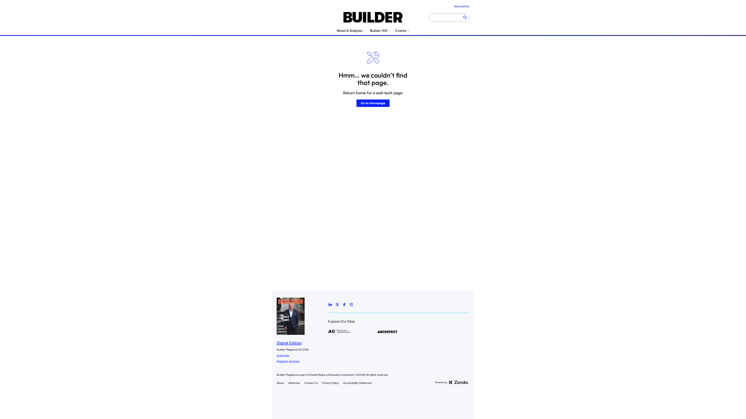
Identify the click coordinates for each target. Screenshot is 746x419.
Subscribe (283, 355)
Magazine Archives (288, 361)
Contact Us (311, 383)
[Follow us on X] (337, 304)
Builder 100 (379, 31)
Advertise (294, 383)
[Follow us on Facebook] (344, 304)
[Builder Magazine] (373, 17)
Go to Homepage (373, 103)
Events (400, 31)
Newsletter (461, 6)
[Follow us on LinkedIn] (330, 304)
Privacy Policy (330, 383)
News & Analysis (349, 31)
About (280, 383)
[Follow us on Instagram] (351, 304)
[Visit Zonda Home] (452, 382)
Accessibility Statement (357, 383)
